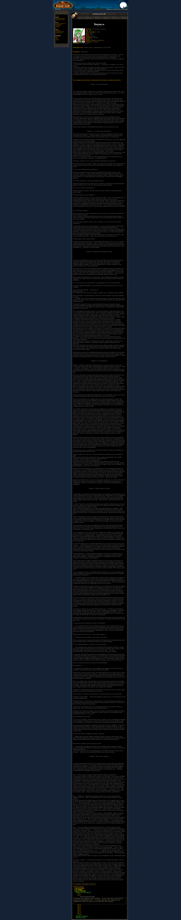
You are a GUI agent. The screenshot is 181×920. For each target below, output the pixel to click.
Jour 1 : (79, 893)
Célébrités (58, 25)
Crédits (57, 39)
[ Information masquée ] (99, 29)
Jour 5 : (79, 907)
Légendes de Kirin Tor (61, 23)
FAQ (57, 37)
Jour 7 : (79, 910)
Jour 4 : (79, 906)
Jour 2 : (79, 895)
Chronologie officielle (60, 18)
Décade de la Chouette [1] (83, 892)
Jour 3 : (79, 905)
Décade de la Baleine (82, 916)
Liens (57, 38)
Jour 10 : (79, 914)
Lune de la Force (79, 888)
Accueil (57, 16)
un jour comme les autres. (87, 896)
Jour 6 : (79, 909)
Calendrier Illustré (60, 31)
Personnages (59, 24)
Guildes (57, 26)
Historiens (58, 36)
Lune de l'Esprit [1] (80, 891)
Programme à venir (60, 19)
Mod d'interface (59, 32)
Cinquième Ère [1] (78, 886)
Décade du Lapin (81, 917)
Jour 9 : (79, 913)
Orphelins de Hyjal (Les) (97, 40)
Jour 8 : (79, 912)
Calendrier (58, 30)
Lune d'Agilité (78, 889)
